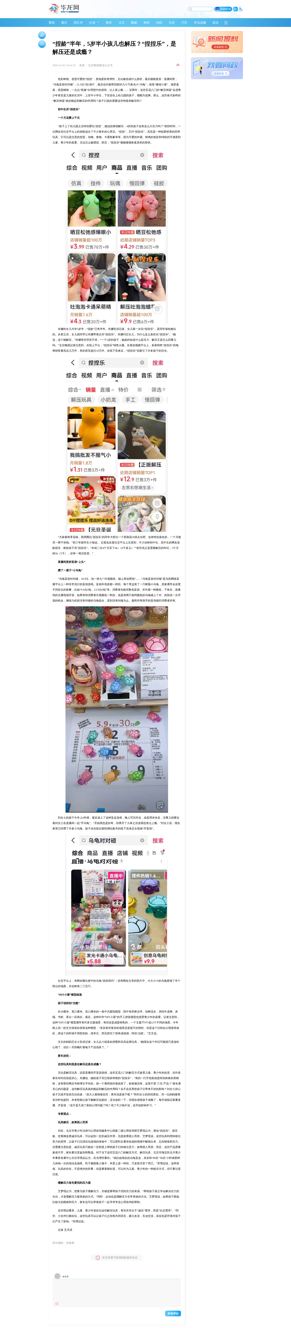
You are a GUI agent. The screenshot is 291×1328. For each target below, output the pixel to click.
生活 (172, 22)
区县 (92, 22)
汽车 (184, 22)
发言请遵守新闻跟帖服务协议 (120, 1257)
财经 (147, 22)
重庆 (64, 22)
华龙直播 (200, 22)
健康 (134, 22)
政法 (215, 22)
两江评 (78, 22)
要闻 (51, 22)
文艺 (121, 22)
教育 (109, 22)
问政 (159, 22)
